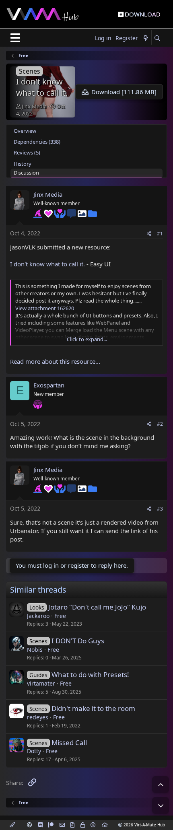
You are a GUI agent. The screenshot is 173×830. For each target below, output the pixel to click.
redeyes (37, 717)
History (22, 163)
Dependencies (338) (37, 141)
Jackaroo (38, 616)
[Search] (157, 38)
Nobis (35, 649)
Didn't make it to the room (93, 708)
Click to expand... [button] (87, 339)
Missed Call (69, 742)
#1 (160, 233)
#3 (160, 508)
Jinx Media (34, 106)
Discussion (26, 172)
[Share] (149, 234)
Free (60, 616)
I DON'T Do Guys (77, 640)
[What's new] (145, 38)
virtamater (41, 683)
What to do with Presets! (90, 674)
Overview (25, 130)
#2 (160, 423)
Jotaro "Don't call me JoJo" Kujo (97, 607)
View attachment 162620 (44, 308)
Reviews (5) (27, 152)
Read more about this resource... (55, 361)
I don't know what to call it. (47, 264)
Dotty (34, 751)
